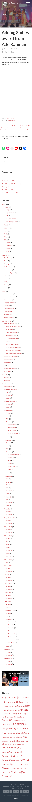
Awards (12, 118)
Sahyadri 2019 (8, 536)
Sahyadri (16, 751)
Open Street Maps (9, 308)
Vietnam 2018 (8, 658)
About (8, 118)
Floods (13, 120)
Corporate (9, 245)
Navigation (7, 305)
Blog (15, 784)
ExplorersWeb (10, 212)
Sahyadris (4, 375)
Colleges (8, 242)
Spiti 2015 (7, 574)
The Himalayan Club (11, 221)
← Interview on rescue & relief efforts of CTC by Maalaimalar (8, 128)
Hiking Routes (8, 270)
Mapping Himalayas (9, 302)
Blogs (7, 210)
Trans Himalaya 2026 (7, 190)
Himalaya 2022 (8, 476)
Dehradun (11, 628)
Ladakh (10, 463)
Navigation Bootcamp (10, 368)
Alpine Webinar (8, 359)
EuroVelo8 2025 (8, 386)
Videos (6, 288)
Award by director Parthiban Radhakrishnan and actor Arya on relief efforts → (24, 128)
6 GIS (7, 341)
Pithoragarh (11, 634)
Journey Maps (8, 300)
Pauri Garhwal (12, 631)
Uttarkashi (11, 643)
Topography (7, 314)
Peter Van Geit (8, 52)
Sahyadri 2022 (8, 560)
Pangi (7, 744)
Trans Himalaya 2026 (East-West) (11, 184)
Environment (7, 362)
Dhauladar (11, 457)
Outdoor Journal (11, 218)
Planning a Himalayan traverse (10, 187)
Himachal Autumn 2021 (10, 389)
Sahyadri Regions (12, 756)
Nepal (5, 279)
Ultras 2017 (7, 601)
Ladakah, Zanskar (13, 433)
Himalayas (4, 255)
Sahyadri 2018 (8, 527)
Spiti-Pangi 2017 (8, 583)
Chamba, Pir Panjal (13, 454)
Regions (6, 377)
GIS (5, 365)
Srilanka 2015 (7, 592)
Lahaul (20, 733)
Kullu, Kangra (12, 430)
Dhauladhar (11, 706)
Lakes (5, 276)
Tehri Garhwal (12, 640)
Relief (5, 237)
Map (7, 541)
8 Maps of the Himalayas (13, 347)
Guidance (6, 714)
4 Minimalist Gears (11, 335)
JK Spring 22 (7, 482)
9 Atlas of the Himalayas (13, 350)
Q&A (5, 282)
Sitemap (20, 789)
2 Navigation (9, 329)
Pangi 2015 (7, 509)
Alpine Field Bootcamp (10, 356)
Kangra (16, 728)
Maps (3, 291)
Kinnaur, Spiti (12, 427)
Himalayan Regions (9, 273)
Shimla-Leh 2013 (8, 566)
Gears (5, 261)
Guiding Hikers (8, 267)
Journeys (6, 729)
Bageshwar (11, 622)
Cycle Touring (8, 258)
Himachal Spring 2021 (10, 401)
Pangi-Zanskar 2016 (9, 518)
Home (10, 784)
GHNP (15, 710)
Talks (5, 240)
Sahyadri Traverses (12, 760)
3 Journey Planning (11, 332)
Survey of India (8, 311)
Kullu (9, 460)
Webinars (9, 556)
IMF (7, 215)
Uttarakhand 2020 (9, 610)
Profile (6, 234)
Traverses (7, 380)
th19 (18, 765)
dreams (16, 798)
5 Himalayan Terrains (12, 338)
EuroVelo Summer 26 (8, 181)
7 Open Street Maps (12, 344)
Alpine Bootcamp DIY (10, 323)
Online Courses (6, 321)
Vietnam (18, 772)
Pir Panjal (13, 744)
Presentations (11, 747)
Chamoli (10, 625)
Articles (6, 207)
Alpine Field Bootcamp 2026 (10, 193)
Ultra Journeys (6, 384)
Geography (7, 264)
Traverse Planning (9, 317)
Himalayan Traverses (10, 297)
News (5, 231)
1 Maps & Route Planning (13, 326)
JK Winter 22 (7, 497)
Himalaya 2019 (8, 440)
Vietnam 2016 (8, 649)
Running (6, 285)
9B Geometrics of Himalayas (14, 353)
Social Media (7, 371)
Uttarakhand (11, 466)
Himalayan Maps (8, 294)
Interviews (7, 228)
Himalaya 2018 (8, 410)
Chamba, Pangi (12, 424)
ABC (5, 698)
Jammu (23, 723)
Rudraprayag (11, 637)
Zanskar (10, 469)
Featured (23, 706)
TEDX (8, 251)
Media (8, 544)
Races (8, 607)
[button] (29, 5)
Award (9, 120)
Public (8, 248)
